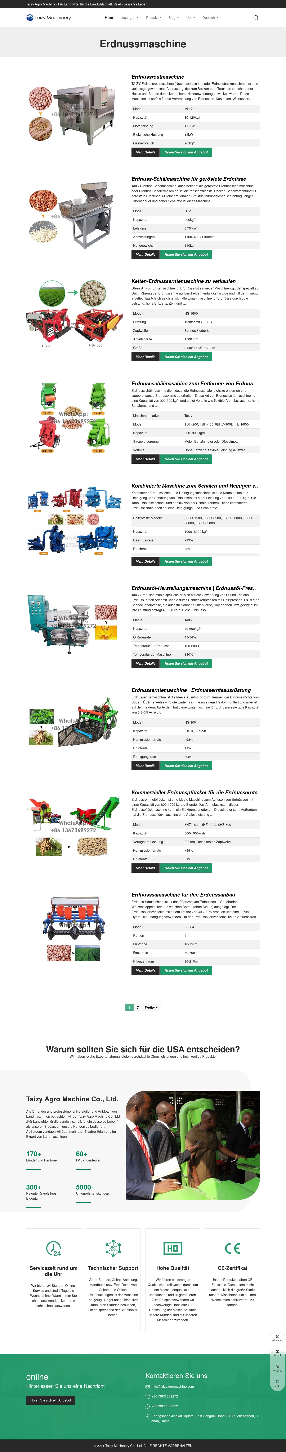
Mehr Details (145, 152)
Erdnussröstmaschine (157, 76)
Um (189, 17)
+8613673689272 (165, 1396)
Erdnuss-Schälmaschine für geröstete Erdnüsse (188, 178)
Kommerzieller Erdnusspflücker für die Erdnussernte (194, 792)
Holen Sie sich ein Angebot (186, 152)
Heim (109, 17)
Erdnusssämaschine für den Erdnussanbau (183, 894)
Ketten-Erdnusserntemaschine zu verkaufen (183, 280)
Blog (172, 17)
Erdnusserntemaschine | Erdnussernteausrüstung (191, 689)
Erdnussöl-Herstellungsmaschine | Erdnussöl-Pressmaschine (204, 587)
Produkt (152, 17)
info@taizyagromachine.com (172, 1386)
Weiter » (151, 1007)
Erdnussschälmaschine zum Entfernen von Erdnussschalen (202, 383)
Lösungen (128, 17)
